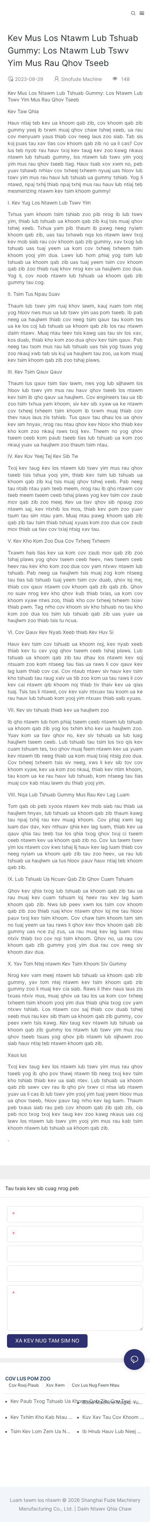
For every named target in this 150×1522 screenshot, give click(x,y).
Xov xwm (55, 1385)
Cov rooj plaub (24, 1385)
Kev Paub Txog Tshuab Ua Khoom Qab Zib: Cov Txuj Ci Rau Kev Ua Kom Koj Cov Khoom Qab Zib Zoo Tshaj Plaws (73, 1401)
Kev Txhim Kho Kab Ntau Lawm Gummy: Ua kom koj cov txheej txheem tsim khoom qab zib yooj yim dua (41, 1417)
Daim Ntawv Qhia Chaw (104, 1509)
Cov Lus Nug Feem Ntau (95, 1385)
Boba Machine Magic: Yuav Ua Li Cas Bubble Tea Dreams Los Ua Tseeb (113, 1402)
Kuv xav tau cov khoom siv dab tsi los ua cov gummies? (113, 1417)
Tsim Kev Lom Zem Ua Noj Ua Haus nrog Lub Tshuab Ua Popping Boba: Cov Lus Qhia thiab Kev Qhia (41, 1431)
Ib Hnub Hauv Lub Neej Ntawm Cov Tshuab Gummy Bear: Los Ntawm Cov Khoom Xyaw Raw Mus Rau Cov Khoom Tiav (113, 1431)
